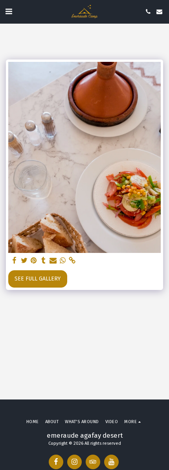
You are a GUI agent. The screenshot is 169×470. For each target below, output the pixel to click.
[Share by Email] (53, 260)
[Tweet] (24, 260)
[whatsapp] (62, 260)
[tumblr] (43, 260)
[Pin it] (33, 260)
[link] (72, 260)
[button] (8, 11)
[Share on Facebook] (14, 260)
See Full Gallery (38, 278)
